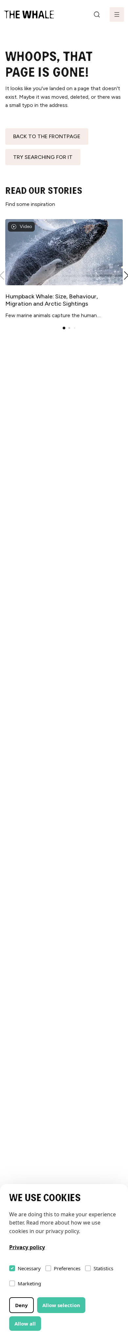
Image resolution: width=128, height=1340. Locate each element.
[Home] (29, 14)
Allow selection (61, 1305)
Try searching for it (43, 157)
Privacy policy (27, 1247)
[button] (64, 328)
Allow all (25, 1323)
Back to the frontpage (46, 136)
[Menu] (117, 14)
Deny (21, 1305)
